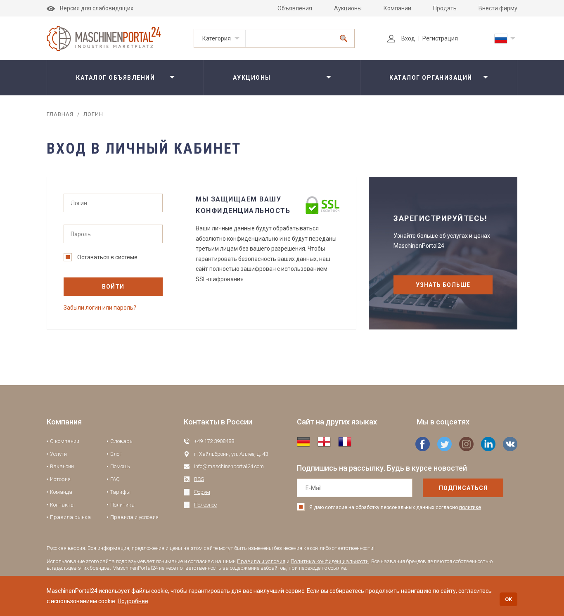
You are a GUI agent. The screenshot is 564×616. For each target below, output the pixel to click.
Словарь (121, 441)
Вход (408, 38)
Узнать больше (443, 285)
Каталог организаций (430, 77)
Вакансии (62, 466)
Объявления (294, 8)
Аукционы (348, 8)
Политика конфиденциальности (330, 561)
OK (508, 599)
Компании (397, 8)
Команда (61, 492)
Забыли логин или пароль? (100, 307)
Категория (216, 38)
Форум (202, 492)
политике (470, 507)
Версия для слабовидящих (96, 8)
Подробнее (133, 601)
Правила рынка (70, 517)
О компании (64, 441)
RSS (199, 479)
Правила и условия (134, 517)
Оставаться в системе (107, 257)
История (60, 479)
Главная (60, 114)
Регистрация (440, 38)
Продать (445, 8)
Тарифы (120, 492)
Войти (113, 286)
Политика (122, 505)
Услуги (58, 454)
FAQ (115, 479)
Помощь (120, 466)
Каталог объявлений (115, 77)
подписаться (463, 488)
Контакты (62, 505)
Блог (116, 454)
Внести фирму (498, 8)
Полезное (205, 505)
